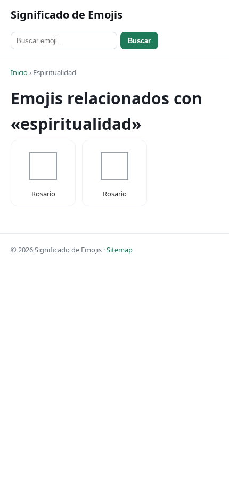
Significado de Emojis (66, 14)
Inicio (19, 72)
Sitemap (120, 249)
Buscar (139, 41)
